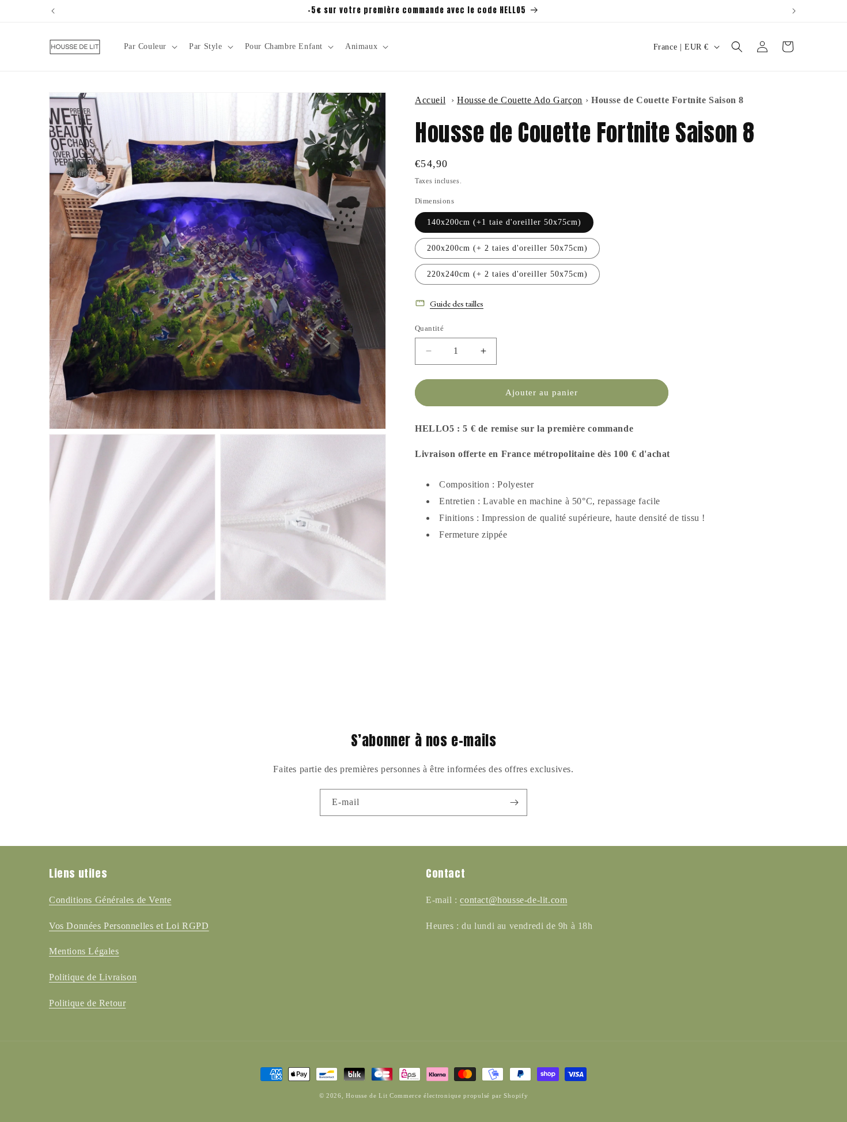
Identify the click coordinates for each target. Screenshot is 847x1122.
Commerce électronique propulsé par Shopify (459, 1095)
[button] (150, 47)
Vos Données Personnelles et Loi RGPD (129, 926)
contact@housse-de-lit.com (513, 900)
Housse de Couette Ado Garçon (520, 100)
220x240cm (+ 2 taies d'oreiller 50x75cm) (507, 274)
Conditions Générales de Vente (110, 900)
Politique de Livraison (93, 977)
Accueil (430, 100)
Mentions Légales (84, 951)
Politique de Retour (87, 1003)
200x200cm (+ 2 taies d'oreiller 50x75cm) (507, 248)
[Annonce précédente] (53, 11)
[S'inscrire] (514, 802)
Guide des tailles (456, 303)
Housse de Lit (366, 1095)
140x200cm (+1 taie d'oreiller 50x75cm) (504, 222)
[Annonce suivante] (794, 11)
